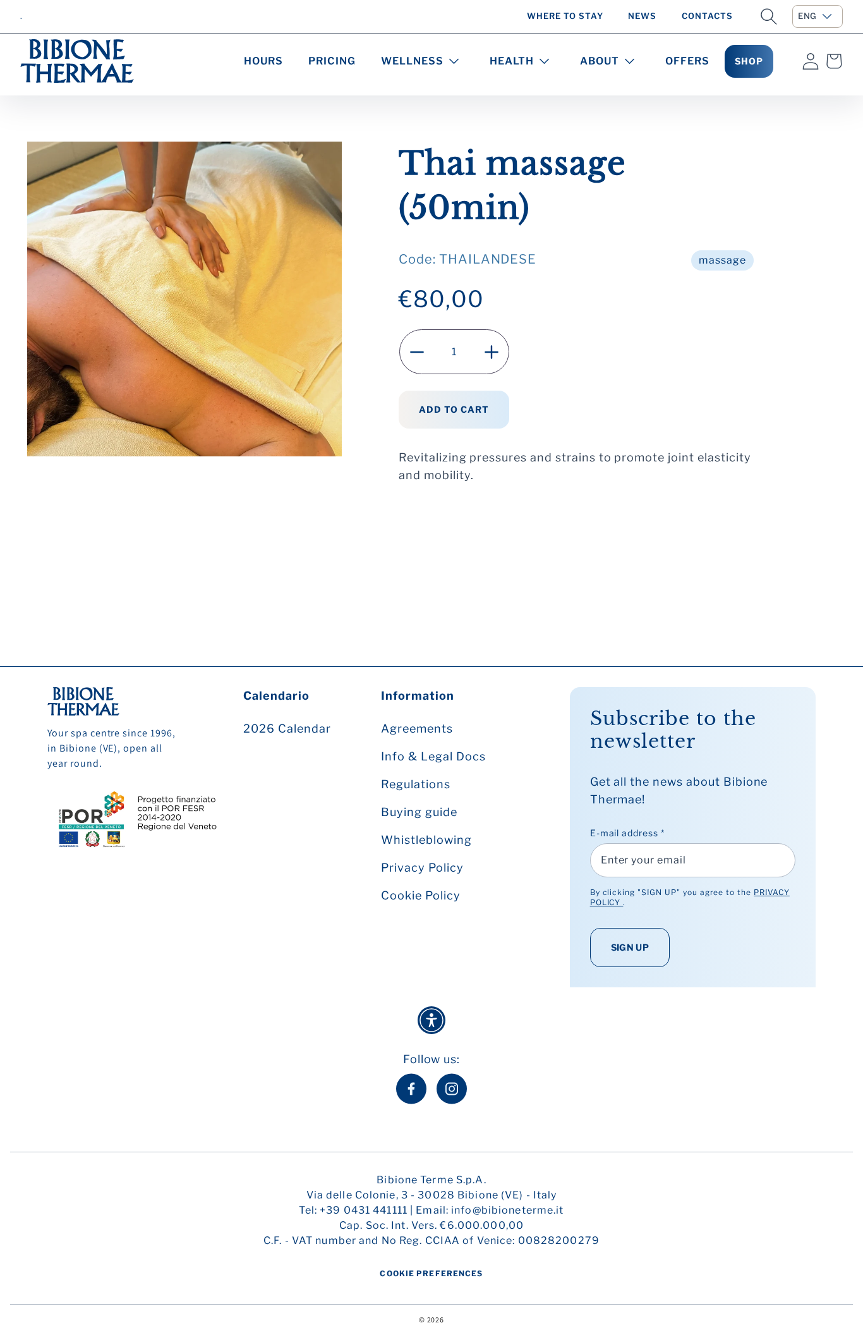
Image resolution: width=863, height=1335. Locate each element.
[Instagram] (452, 1088)
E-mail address (627, 832)
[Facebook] (411, 1088)
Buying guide (419, 812)
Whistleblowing (426, 839)
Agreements (417, 728)
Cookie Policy (420, 895)
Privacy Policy (422, 867)
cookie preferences (431, 1273)
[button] (769, 16)
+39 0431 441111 (363, 1210)
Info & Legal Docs (433, 756)
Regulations (415, 784)
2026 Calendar (286, 728)
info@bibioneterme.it (507, 1210)
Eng (807, 16)
